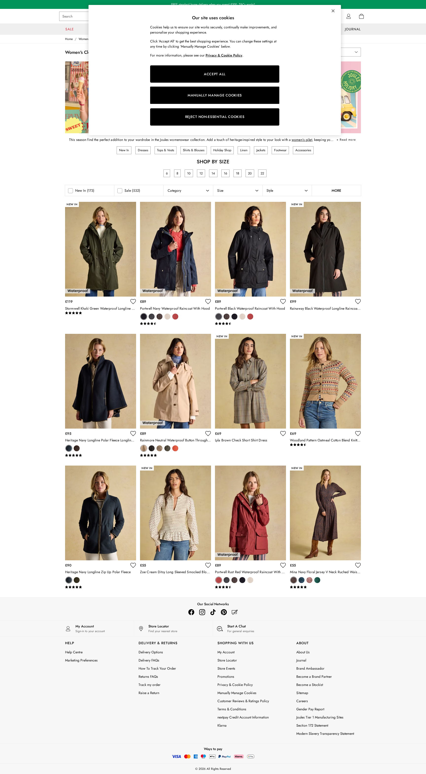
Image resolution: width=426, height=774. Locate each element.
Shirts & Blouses (193, 150)
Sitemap (302, 692)
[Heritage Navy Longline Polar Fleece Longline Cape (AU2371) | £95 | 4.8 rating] (100, 455)
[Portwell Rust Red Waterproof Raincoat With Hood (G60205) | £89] (250, 513)
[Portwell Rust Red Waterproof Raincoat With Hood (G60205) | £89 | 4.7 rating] (250, 587)
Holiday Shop (222, 150)
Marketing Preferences (81, 660)
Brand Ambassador (310, 668)
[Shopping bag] (361, 16)
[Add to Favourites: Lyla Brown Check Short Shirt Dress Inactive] (283, 433)
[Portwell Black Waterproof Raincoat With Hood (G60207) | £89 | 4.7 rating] (250, 324)
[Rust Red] (175, 317)
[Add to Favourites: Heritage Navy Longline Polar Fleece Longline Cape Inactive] (133, 433)
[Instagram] (202, 612)
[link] (348, 16)
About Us (303, 652)
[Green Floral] (317, 580)
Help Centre (74, 652)
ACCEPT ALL (215, 74)
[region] (215, 70)
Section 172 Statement (312, 725)
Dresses (143, 150)
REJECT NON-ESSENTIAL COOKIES (215, 116)
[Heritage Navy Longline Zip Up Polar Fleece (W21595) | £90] (100, 513)
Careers (302, 700)
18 (237, 173)
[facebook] (191, 612)
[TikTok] (213, 612)
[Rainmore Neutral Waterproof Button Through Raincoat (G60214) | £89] (175, 381)
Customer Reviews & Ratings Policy (243, 700)
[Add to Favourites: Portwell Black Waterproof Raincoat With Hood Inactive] (283, 301)
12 (201, 173)
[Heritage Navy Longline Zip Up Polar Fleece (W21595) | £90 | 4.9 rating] (100, 587)
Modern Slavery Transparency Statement (325, 733)
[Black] (152, 317)
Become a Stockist (309, 684)
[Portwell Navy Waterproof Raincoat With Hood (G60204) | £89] (175, 249)
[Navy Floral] (293, 580)
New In (124, 150)
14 (213, 173)
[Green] (77, 580)
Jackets (260, 150)
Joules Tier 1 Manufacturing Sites (319, 717)
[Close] (333, 10)
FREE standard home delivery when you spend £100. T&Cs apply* (213, 4)
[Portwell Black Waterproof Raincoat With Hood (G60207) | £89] (250, 249)
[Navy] (144, 316)
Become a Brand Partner (314, 676)
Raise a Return (149, 692)
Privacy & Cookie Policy (235, 684)
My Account (225, 652)
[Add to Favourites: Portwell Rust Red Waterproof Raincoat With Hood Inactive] (283, 565)
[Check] (159, 448)
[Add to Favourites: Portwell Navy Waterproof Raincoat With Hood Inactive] (208, 301)
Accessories (303, 150)
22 (262, 173)
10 (189, 173)
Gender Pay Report (310, 709)
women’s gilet (302, 139)
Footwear (280, 150)
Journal (301, 660)
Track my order (149, 684)
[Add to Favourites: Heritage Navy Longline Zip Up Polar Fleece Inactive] (133, 565)
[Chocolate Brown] (159, 317)
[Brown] (309, 580)
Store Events (226, 668)
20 (250, 173)
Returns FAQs (148, 676)
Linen (244, 150)
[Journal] (234, 612)
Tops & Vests (165, 150)
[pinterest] (223, 612)
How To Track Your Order (157, 668)
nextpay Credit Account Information (243, 717)
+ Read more (346, 138)
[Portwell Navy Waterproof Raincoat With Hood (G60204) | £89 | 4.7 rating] (175, 324)
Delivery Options (151, 652)
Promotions (225, 676)
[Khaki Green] (167, 448)
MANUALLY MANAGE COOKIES (215, 95)
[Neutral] (167, 317)
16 (225, 173)
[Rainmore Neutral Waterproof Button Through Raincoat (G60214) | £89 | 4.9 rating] (175, 455)
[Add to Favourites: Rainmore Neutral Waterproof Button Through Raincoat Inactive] (208, 433)
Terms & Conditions (231, 709)
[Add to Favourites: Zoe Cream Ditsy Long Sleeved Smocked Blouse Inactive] (208, 565)
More (336, 190)
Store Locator (227, 660)
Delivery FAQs (149, 660)
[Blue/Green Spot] (301, 580)
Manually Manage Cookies (236, 692)
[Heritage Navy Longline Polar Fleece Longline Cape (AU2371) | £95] (100, 381)
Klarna (222, 725)
